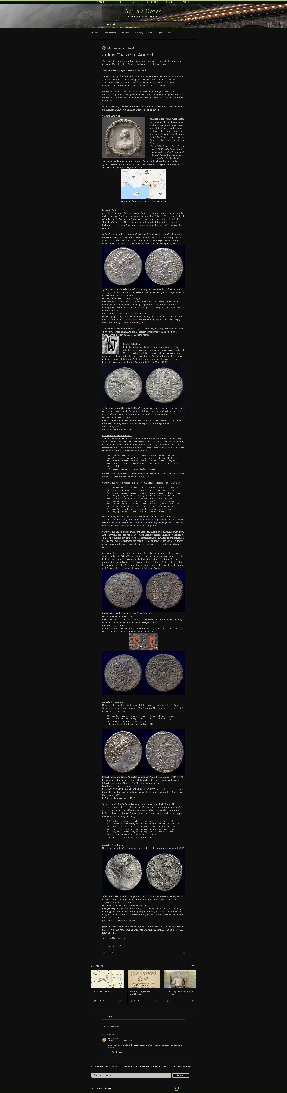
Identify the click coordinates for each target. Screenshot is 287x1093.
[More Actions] (184, 1039)
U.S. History (138, 33)
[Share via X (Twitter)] (109, 946)
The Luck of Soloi (102, 992)
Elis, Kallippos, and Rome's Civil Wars (180, 993)
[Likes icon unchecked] (109, 1052)
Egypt (160, 33)
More (169, 33)
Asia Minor (124, 33)
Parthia (150, 33)
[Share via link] (120, 946)
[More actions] (184, 48)
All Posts (94, 33)
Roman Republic (109, 33)
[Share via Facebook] (103, 946)
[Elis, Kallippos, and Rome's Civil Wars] (180, 979)
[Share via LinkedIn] (114, 946)
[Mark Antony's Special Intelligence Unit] (144, 979)
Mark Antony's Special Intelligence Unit (141, 993)
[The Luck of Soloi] (107, 979)
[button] (193, 33)
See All (193, 965)
